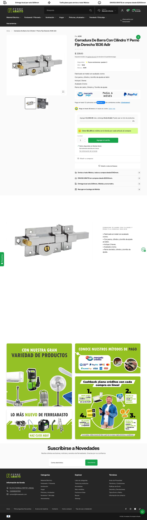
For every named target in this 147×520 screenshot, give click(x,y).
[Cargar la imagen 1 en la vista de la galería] (30, 103)
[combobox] (69, 10)
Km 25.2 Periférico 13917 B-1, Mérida (22, 488)
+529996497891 (15, 491)
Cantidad (79, 136)
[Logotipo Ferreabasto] (13, 477)
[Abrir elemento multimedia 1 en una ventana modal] (36, 65)
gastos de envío (92, 57)
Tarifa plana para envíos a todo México (58, 3)
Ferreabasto (127, 516)
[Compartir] (138, 37)
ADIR (78, 36)
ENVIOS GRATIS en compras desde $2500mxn (111, 3)
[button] (136, 10)
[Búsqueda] (91, 10)
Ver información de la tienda (88, 151)
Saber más (112, 109)
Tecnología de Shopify (135, 516)
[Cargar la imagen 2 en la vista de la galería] (42, 103)
